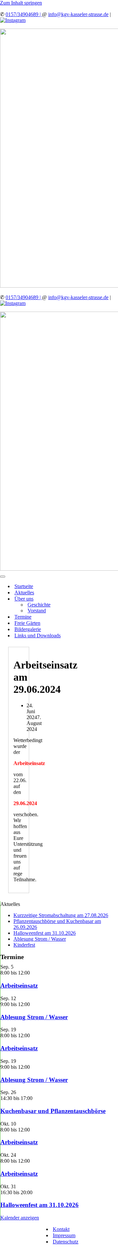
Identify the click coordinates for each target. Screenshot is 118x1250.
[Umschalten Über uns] (115, 599)
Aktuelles (24, 592)
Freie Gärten (27, 623)
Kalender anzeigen (19, 1217)
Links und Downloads (37, 635)
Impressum (64, 1235)
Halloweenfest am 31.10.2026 (44, 933)
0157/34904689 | (24, 14)
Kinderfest (24, 945)
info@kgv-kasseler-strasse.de (78, 14)
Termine (22, 617)
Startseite (23, 586)
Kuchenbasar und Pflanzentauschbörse (53, 1110)
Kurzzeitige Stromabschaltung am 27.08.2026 (60, 915)
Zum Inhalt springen (21, 3)
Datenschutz (65, 1241)
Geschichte (39, 604)
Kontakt (61, 1229)
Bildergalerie (27, 629)
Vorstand (37, 610)
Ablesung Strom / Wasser (39, 939)
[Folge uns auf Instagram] (13, 20)
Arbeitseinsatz (19, 985)
